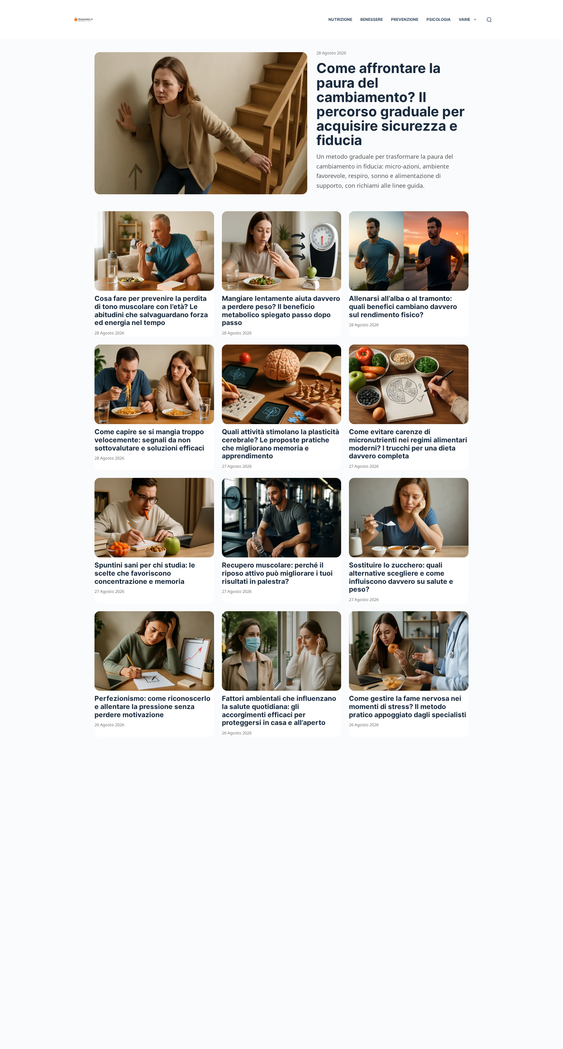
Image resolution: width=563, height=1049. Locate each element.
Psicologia (438, 19)
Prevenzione (404, 19)
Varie (464, 19)
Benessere (371, 19)
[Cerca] (489, 19)
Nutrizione (340, 19)
